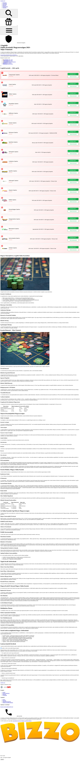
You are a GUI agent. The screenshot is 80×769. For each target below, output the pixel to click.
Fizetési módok (5, 6)
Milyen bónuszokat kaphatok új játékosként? (9, 668)
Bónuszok (4, 5)
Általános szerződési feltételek (8, 702)
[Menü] (9, 30)
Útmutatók (4, 7)
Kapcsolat (4, 700)
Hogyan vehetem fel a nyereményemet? (8, 657)
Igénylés (2, 759)
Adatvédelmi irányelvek (7, 701)
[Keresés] (9, 13)
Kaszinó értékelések (6, 693)
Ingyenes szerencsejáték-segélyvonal (6, 706)
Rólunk (4, 699)
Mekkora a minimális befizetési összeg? (8, 673)
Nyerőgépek (5, 3)
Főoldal (4, 692)
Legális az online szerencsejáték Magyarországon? (10, 648)
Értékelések (5, 2)
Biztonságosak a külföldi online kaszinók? (9, 663)
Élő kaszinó (5, 4)
